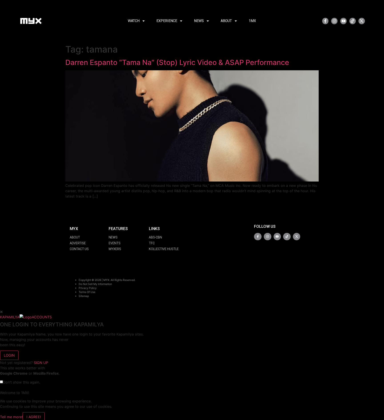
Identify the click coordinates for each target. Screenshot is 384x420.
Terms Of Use (87, 292)
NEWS (199, 21)
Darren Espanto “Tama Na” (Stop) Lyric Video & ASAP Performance (177, 62)
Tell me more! (11, 417)
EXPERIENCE (166, 21)
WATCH (134, 21)
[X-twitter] (361, 21)
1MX (252, 21)
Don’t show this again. (21, 382)
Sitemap (84, 296)
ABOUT (226, 21)
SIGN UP (41, 362)
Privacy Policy (88, 288)
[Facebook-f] (325, 21)
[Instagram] (334, 21)
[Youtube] (343, 21)
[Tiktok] (352, 21)
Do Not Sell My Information (95, 284)
